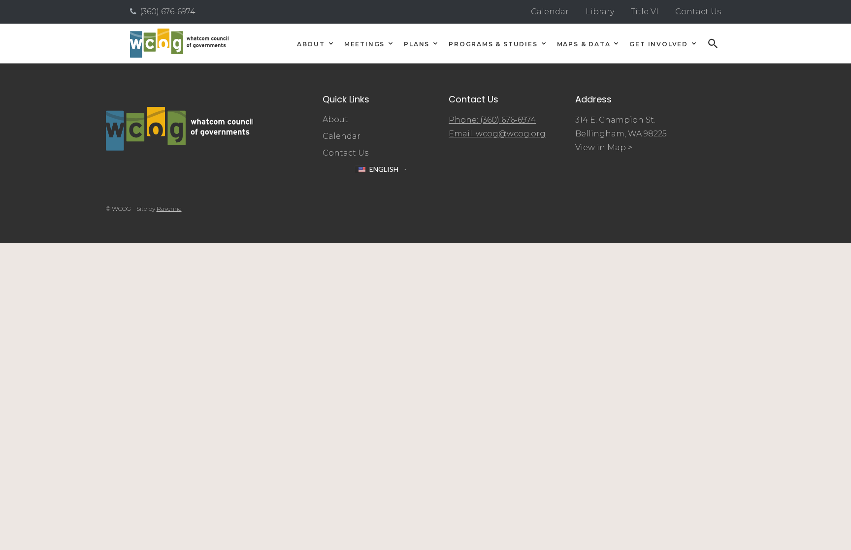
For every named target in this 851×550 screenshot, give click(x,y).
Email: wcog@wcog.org (497, 133)
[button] (380, 169)
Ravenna (169, 208)
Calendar (550, 11)
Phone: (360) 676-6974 (492, 120)
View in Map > (603, 147)
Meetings (364, 44)
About (311, 44)
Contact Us (698, 11)
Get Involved (658, 44)
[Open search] (713, 43)
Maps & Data (584, 44)
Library (600, 11)
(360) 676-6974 (168, 11)
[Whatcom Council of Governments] (179, 43)
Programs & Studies (493, 44)
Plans (416, 44)
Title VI (644, 11)
